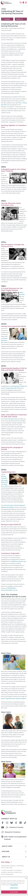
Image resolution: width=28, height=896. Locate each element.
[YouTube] (2, 827)
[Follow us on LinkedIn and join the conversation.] (20, 823)
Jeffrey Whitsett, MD (22, 294)
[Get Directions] (23, 3)
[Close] (26, 878)
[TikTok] (25, 823)
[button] (20, 3)
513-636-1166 (11, 588)
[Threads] (16, 823)
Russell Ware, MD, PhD (13, 388)
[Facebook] (2, 823)
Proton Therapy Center (11, 419)
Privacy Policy (14, 884)
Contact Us (19, 19)
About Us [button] (6, 857)
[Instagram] (7, 823)
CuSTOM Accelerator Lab (18, 561)
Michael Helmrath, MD (4, 478)
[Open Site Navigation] (26, 3)
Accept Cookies (14, 892)
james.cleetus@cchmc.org (9, 590)
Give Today (5, 862)
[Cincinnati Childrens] (14, 812)
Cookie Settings (14, 887)
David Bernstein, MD (4, 340)
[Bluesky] (11, 823)
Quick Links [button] (7, 846)
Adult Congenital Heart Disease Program (13, 698)
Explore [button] (5, 851)
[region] (14, 886)
